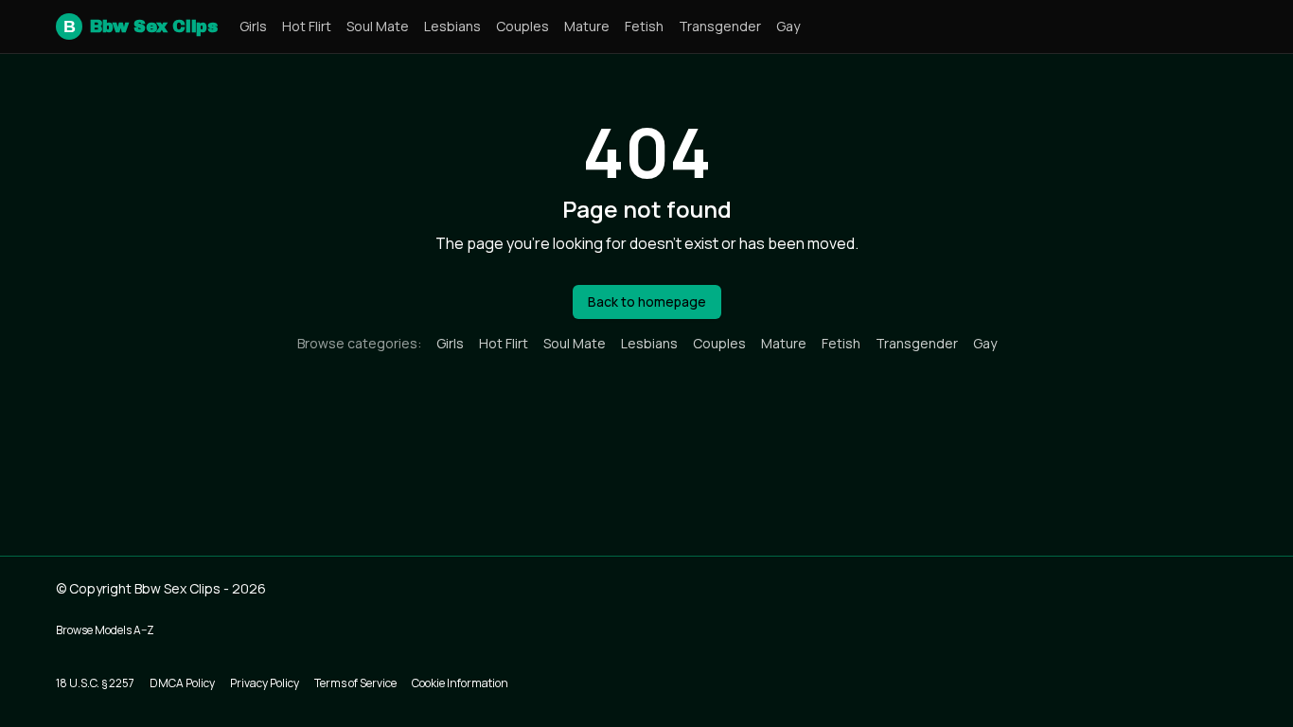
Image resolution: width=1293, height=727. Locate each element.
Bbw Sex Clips (140, 26)
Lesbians (452, 26)
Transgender (720, 26)
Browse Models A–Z (105, 630)
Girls (253, 26)
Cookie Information (460, 683)
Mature (587, 26)
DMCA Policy (182, 683)
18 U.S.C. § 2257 (95, 683)
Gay (788, 26)
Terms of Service (355, 683)
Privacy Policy (264, 683)
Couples (522, 26)
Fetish (644, 26)
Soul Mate (377, 26)
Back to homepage (647, 301)
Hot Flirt (306, 26)
